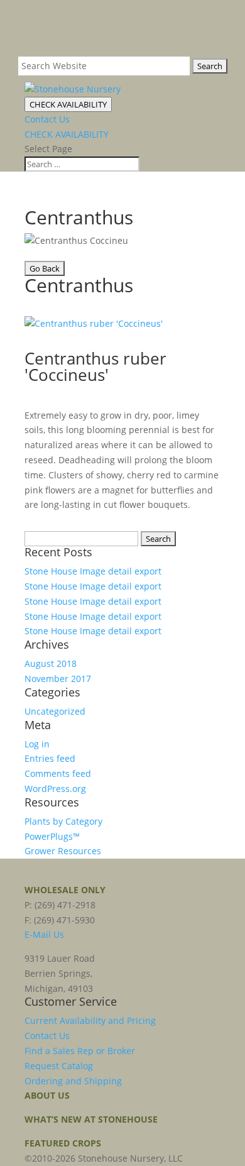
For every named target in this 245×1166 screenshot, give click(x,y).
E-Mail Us (44, 934)
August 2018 (50, 663)
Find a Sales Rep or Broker (79, 1051)
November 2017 (57, 679)
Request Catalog (58, 1066)
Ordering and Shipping (73, 1081)
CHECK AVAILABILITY (68, 104)
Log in (37, 744)
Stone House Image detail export (92, 571)
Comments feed (57, 773)
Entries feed (49, 758)
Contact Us (47, 119)
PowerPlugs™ (52, 836)
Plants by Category (63, 821)
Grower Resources (62, 851)
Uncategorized (54, 711)
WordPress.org (55, 789)
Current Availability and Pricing (90, 1020)
